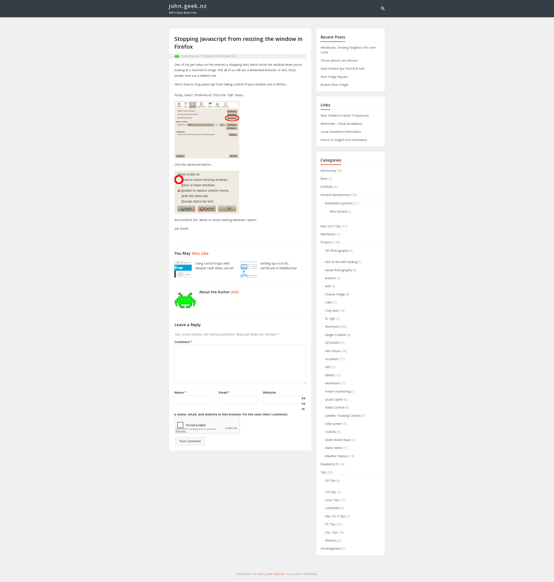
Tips (323, 472)
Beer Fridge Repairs (334, 77)
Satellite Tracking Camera (343, 416)
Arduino (330, 278)
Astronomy (328, 170)
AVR (328, 286)
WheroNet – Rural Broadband (341, 124)
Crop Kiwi (331, 310)
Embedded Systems (339, 203)
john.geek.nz (188, 6)
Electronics (332, 326)
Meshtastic (328, 234)
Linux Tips (230, 56)
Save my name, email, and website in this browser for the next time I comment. (239, 406)
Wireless (331, 540)
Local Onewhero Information (340, 132)
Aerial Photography (338, 270)
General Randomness (335, 195)
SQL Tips (331, 532)
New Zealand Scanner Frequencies (344, 115)
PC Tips (330, 524)
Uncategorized (330, 548)
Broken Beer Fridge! (334, 85)
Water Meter (334, 448)
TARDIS (330, 432)
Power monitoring (337, 391)
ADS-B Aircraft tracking (341, 262)
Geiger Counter (335, 335)
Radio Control (334, 407)
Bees (324, 178)
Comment (183, 342)
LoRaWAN (332, 508)
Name (180, 392)
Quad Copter (334, 399)
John (196, 56)
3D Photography (336, 251)
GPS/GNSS (332, 343)
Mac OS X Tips (330, 226)
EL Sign (330, 318)
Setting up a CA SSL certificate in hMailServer (278, 265)
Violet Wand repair (338, 440)
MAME (329, 375)
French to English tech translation (343, 140)
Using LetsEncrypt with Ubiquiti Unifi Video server (214, 265)
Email (224, 392)
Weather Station (336, 456)
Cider (328, 302)
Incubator (331, 359)
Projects (326, 242)
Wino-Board (338, 211)
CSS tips (330, 492)
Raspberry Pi (329, 464)
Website (269, 392)
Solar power (333, 424)
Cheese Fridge (335, 294)
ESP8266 (326, 187)
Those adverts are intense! (339, 60)
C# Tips (330, 480)
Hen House (333, 351)
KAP (328, 367)
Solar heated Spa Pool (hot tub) (342, 68)
